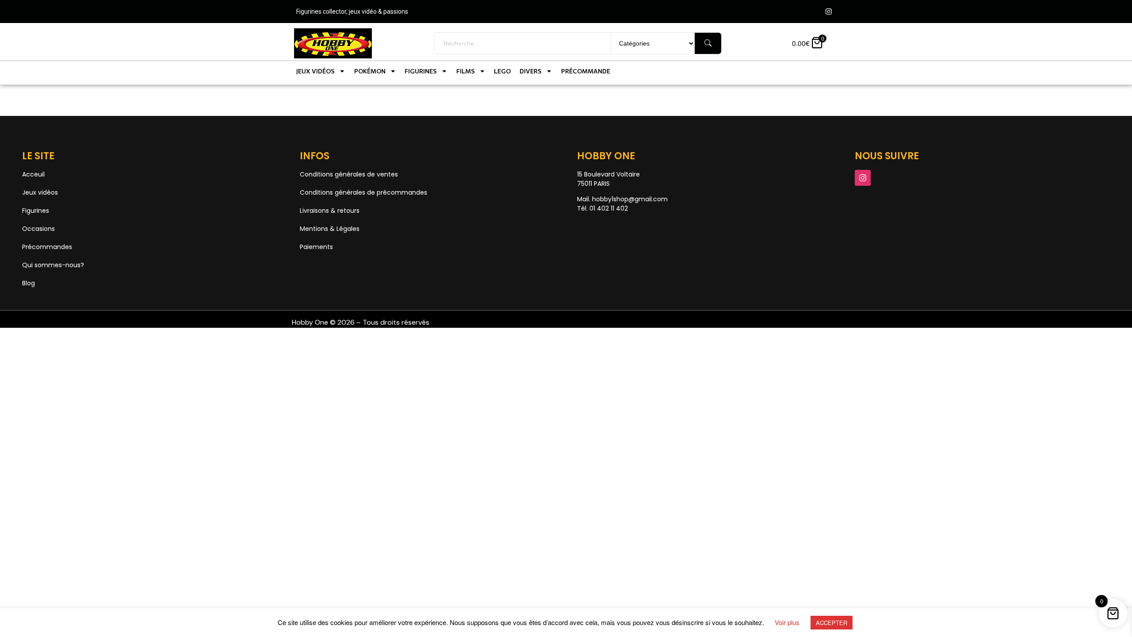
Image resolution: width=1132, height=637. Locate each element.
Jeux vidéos (315, 71)
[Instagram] (829, 11)
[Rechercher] (708, 43)
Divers (531, 71)
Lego (502, 71)
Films (465, 71)
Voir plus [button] (787, 622)
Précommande (585, 71)
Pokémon (370, 71)
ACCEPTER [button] (831, 622)
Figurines (421, 71)
